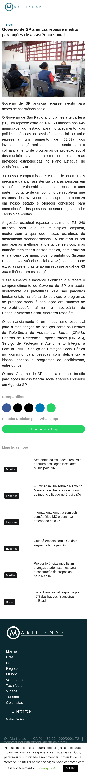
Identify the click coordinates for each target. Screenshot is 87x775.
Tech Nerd (14, 686)
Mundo (11, 674)
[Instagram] (8, 724)
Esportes (13, 663)
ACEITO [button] (70, 768)
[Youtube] (24, 724)
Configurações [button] (48, 768)
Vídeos (11, 691)
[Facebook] (16, 724)
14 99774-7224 (22, 711)
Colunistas (14, 703)
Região (12, 668)
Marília (11, 651)
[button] (6, 407)
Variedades (15, 680)
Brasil (9, 24)
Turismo (12, 697)
